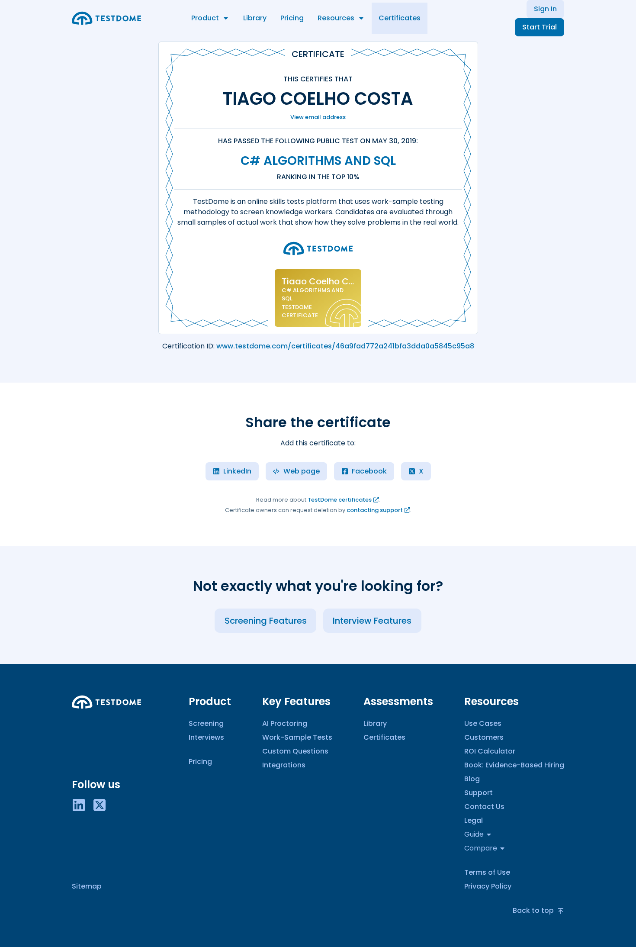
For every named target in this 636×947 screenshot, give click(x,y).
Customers (484, 737)
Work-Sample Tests (297, 737)
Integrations (283, 765)
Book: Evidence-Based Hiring (514, 765)
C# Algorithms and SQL (318, 160)
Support (478, 793)
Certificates (400, 18)
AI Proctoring (284, 723)
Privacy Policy (487, 886)
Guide (474, 834)
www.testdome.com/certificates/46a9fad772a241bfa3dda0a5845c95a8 (345, 346)
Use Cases (482, 723)
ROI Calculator (489, 751)
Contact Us (484, 807)
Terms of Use (487, 872)
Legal (473, 820)
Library (255, 18)
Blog (472, 779)
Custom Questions (295, 751)
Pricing (292, 18)
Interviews (206, 737)
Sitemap (87, 886)
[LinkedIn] (79, 804)
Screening (206, 723)
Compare (480, 848)
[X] (99, 804)
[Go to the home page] (106, 18)
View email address (318, 117)
